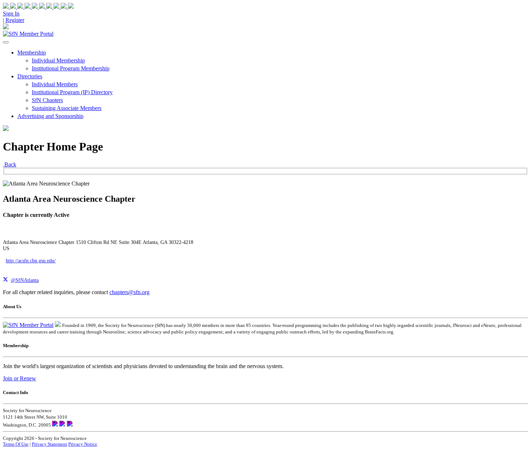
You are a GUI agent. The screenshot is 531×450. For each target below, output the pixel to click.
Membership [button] (31, 52)
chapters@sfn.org (129, 292)
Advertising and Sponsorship (50, 116)
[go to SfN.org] (58, 325)
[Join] (10, 7)
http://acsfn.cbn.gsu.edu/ (31, 260)
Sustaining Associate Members (67, 108)
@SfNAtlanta (25, 280)
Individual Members (55, 84)
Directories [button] (29, 76)
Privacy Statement (49, 444)
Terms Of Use (16, 444)
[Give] (24, 7)
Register (14, 20)
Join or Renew (19, 378)
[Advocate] (39, 7)
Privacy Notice (82, 444)
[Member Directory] (6, 27)
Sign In (11, 13)
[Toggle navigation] (6, 42)
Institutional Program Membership (70, 68)
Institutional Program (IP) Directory (72, 92)
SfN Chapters (47, 100)
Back (9, 164)
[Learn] (67, 7)
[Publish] (53, 7)
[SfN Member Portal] (28, 34)
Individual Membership (58, 60)
